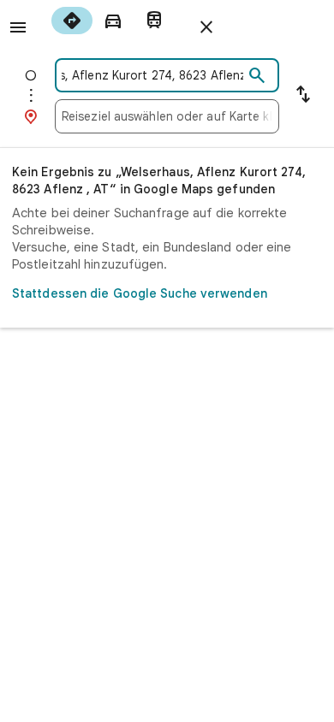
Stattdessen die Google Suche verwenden (139, 293)
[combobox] (152, 75)
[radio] (71, 20)
